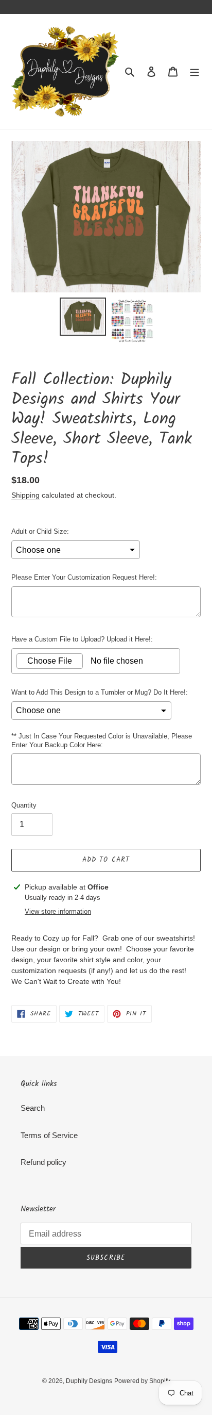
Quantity (24, 805)
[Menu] (194, 71)
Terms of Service (49, 1135)
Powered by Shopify (142, 1381)
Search (33, 1108)
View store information (58, 911)
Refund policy (43, 1162)
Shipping (25, 495)
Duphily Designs (89, 1381)
